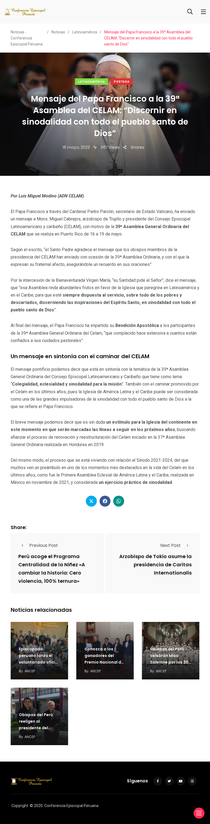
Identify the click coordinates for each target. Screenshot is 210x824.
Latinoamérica (91, 82)
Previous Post (43, 545)
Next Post (170, 545)
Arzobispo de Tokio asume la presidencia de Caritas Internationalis (155, 564)
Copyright (19, 805)
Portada (122, 82)
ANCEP (30, 671)
